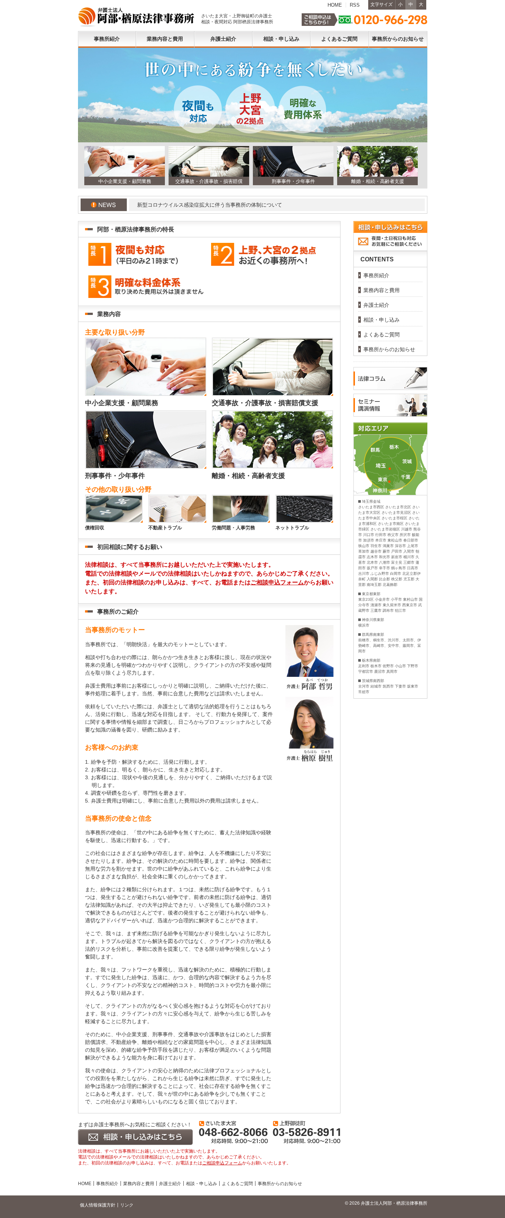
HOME (335, 5)
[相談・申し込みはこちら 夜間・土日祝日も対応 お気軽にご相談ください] (390, 247)
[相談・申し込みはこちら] (136, 1137)
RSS (355, 5)
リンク (126, 1205)
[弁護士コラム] (390, 378)
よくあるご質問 (237, 1183)
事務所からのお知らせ (280, 1183)
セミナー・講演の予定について (250, 205)
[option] (123, 165)
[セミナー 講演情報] (390, 405)
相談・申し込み (201, 1183)
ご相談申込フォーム (277, 582)
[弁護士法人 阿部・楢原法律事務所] (136, 17)
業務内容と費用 (138, 1183)
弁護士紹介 (170, 1183)
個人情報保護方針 (97, 1205)
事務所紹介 (107, 1183)
